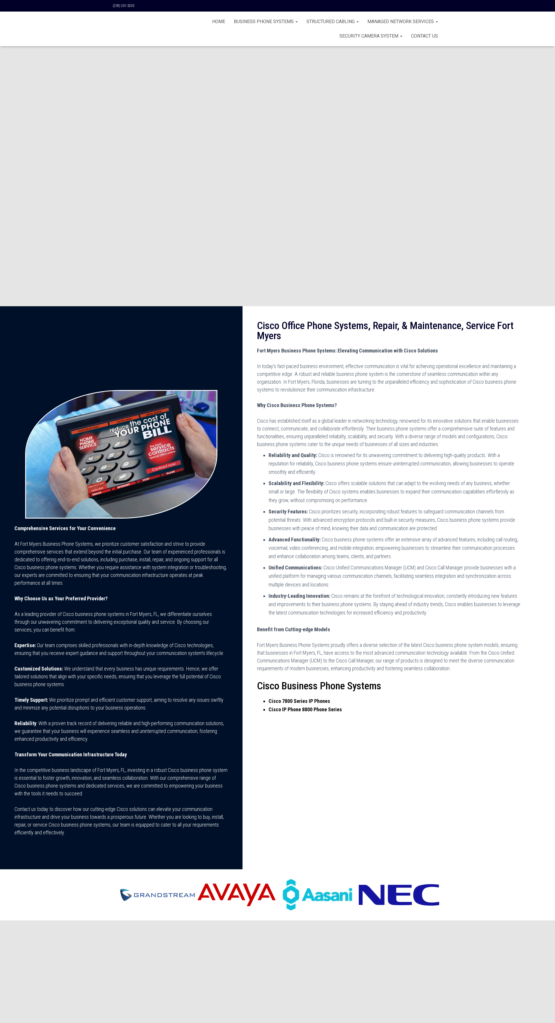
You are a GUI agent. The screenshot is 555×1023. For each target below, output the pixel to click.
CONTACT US (424, 36)
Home (218, 21)
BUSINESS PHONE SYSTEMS (264, 21)
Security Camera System (369, 36)
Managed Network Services (401, 21)
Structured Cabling (331, 21)
